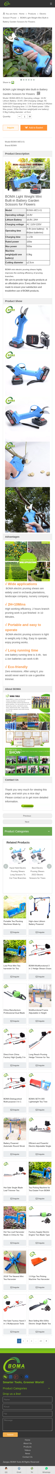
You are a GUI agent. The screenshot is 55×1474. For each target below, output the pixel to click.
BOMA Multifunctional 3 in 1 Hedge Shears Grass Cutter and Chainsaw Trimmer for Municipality (40, 967)
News (27, 1453)
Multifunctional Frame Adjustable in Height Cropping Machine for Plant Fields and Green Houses (39, 1011)
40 (41, 1341)
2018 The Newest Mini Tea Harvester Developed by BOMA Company (14, 1278)
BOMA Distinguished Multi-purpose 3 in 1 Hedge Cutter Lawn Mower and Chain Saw (14, 1100)
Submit (10, 1434)
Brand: (8, 145)
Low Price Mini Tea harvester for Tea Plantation (12, 967)
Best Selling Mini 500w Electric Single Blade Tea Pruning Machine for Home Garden (40, 1322)
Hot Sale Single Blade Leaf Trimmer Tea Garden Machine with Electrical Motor (13, 1189)
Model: (8, 142)
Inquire (10, 127)
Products (27, 1447)
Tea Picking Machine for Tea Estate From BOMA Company (39, 1189)
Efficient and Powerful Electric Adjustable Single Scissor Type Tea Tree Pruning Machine (40, 1144)
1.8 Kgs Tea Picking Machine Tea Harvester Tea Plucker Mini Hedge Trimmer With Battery (39, 1278)
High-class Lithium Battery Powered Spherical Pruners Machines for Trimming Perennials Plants (39, 923)
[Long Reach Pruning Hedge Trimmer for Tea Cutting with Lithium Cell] (40, 1040)
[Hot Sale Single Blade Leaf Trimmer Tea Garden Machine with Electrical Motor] (15, 1173)
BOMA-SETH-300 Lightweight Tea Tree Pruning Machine (38, 1100)
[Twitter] (21, 1377)
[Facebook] (26, 1377)
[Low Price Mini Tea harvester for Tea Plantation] (15, 951)
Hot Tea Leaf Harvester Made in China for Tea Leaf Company (14, 1233)
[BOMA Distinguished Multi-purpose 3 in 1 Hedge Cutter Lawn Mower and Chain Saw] (15, 1084)
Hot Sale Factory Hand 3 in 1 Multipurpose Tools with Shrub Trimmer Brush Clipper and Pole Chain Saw (15, 1322)
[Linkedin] (10, 1377)
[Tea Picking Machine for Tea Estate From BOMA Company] (40, 1173)
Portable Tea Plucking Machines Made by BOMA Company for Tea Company (14, 923)
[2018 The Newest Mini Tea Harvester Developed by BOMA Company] (15, 1262)
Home (27, 1440)
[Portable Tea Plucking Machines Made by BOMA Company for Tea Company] (15, 907)
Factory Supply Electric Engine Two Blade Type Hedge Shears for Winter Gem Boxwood (40, 1233)
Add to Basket (36, 127)
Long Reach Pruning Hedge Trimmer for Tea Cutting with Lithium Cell (39, 1056)
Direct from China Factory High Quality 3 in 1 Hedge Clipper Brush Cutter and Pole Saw (15, 1056)
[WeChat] (5, 1377)
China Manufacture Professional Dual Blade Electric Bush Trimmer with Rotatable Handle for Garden (15, 1011)
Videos (28, 1450)
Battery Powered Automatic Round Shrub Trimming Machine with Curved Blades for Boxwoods (14, 1144)
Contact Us (27, 1457)
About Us (27, 1443)
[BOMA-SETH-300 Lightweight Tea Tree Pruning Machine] (40, 1084)
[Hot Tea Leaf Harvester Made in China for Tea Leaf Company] (15, 1217)
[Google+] (16, 1377)
